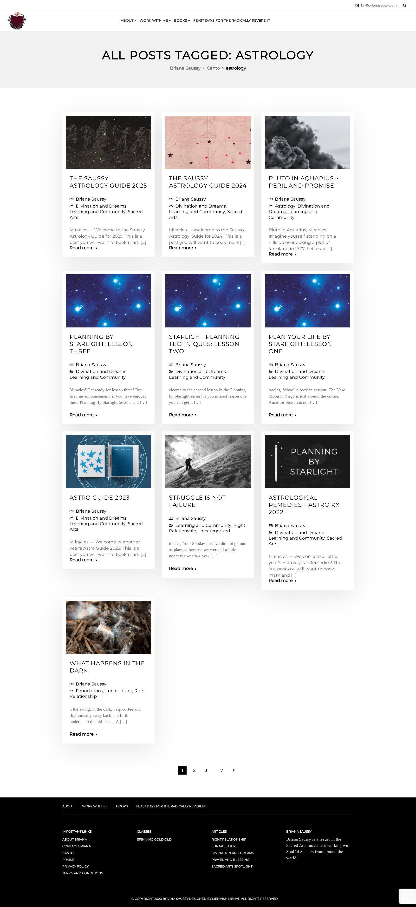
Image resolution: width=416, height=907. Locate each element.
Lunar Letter (118, 690)
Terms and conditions (82, 873)
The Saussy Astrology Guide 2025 (108, 182)
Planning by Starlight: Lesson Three (101, 344)
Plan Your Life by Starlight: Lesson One (300, 344)
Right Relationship (229, 839)
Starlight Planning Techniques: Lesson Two (204, 344)
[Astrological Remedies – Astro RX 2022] (307, 459)
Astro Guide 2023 (100, 497)
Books (180, 20)
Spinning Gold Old (154, 839)
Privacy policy (75, 866)
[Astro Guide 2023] (108, 459)
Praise (68, 859)
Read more (82, 248)
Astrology (285, 206)
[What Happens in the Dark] (108, 625)
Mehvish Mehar (226, 898)
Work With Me (154, 20)
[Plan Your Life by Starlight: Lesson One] (307, 298)
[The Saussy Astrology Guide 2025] (108, 140)
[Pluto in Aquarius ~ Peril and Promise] (307, 140)
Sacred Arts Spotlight (232, 866)
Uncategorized (214, 531)
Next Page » (234, 770)
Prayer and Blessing (230, 859)
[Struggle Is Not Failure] (208, 459)
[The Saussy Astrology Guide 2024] (208, 140)
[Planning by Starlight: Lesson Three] (108, 298)
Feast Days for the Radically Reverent (231, 20)
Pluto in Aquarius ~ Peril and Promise (304, 182)
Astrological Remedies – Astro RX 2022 (304, 504)
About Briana (74, 839)
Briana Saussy (91, 199)
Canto (68, 853)
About (127, 20)
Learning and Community (98, 211)
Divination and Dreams (101, 206)
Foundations (89, 690)
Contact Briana (76, 846)
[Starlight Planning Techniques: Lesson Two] (208, 298)
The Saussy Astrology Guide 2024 (208, 182)
